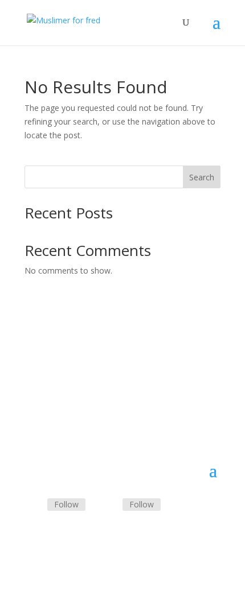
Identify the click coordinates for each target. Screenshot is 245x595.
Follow (66, 504)
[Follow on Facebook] (33, 505)
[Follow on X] (109, 505)
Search (201, 177)
